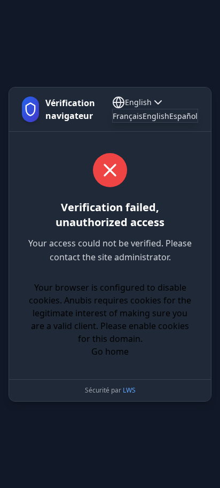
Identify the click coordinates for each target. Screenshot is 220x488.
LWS (129, 390)
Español (183, 116)
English (138, 102)
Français (128, 116)
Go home (110, 351)
